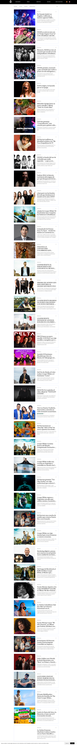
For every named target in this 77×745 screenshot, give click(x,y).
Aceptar (72, 743)
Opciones (67, 743)
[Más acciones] (56, 11)
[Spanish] (66, 1)
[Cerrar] (75, 743)
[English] (69, 1)
